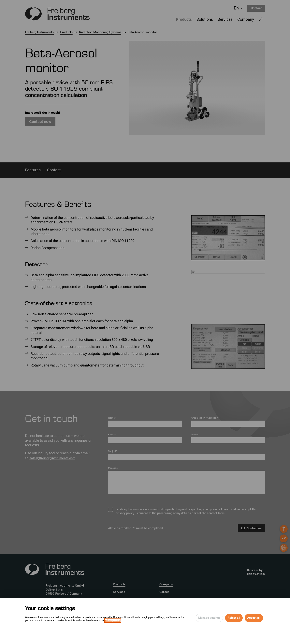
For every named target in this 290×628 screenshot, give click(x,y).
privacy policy (112, 620)
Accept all (253, 618)
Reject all (234, 618)
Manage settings (209, 618)
